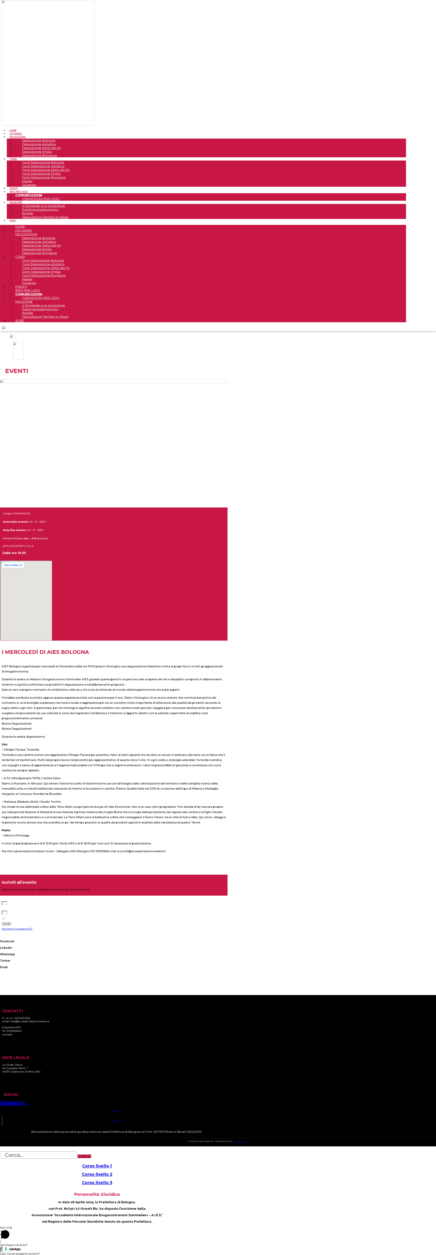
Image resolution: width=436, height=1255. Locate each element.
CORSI (13, 159)
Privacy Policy (116, 1110)
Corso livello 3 (97, 1182)
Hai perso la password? (17, 929)
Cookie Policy (116, 1121)
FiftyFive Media (240, 1141)
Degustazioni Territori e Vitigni (45, 217)
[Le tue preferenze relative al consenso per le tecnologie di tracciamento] (6, 1249)
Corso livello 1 (97, 1165)
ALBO (13, 220)
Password (8, 909)
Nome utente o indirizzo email (22, 899)
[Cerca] (84, 1156)
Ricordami (12, 918)
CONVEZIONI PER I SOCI (40, 199)
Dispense (29, 185)
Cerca (4, 1148)
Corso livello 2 (97, 1174)
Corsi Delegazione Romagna (43, 177)
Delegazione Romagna (39, 155)
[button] (114, 939)
